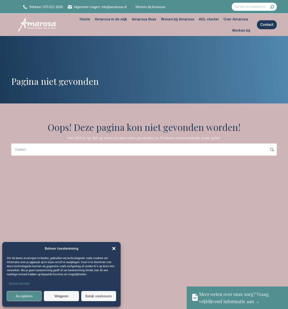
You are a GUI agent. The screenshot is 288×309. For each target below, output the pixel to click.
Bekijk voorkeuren (98, 296)
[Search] (272, 7)
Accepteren (24, 296)
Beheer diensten (19, 283)
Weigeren (61, 296)
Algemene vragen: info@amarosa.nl (100, 7)
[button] (114, 248)
